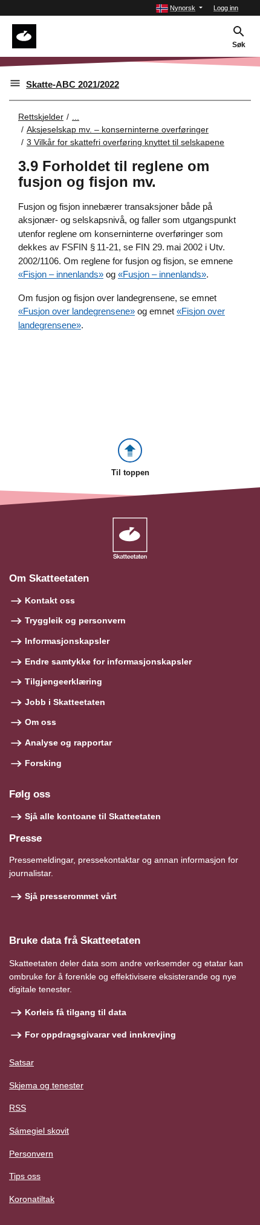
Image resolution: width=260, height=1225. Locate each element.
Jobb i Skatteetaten (65, 702)
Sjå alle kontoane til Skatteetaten (93, 816)
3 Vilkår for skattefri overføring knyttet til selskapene (125, 142)
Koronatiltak (31, 1199)
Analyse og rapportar (68, 742)
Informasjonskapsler (67, 641)
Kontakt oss (50, 600)
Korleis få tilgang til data (75, 1012)
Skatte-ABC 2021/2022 (72, 84)
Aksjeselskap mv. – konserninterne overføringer (118, 129)
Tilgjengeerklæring (63, 681)
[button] (179, 8)
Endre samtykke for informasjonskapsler (108, 661)
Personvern (31, 1153)
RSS (17, 1108)
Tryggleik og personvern (75, 620)
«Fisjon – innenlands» (60, 274)
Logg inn (225, 7)
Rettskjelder (40, 117)
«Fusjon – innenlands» (162, 274)
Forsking (43, 763)
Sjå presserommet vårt (71, 896)
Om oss (40, 722)
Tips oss (25, 1176)
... (75, 117)
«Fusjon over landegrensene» (76, 311)
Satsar (21, 1062)
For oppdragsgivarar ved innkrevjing (100, 1034)
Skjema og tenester (46, 1085)
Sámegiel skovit (39, 1131)
